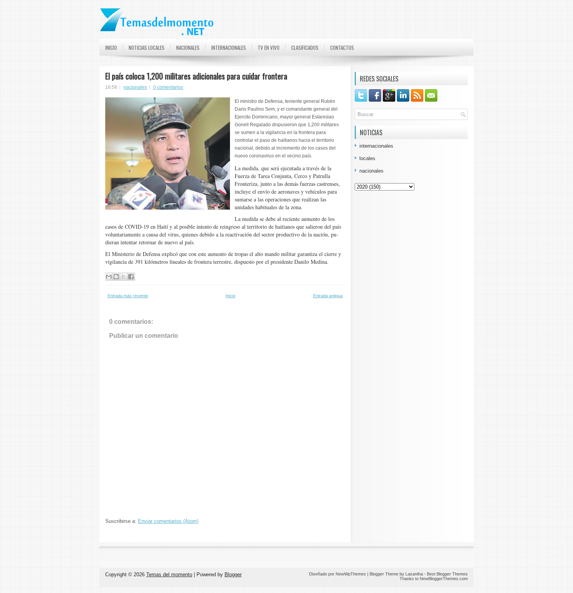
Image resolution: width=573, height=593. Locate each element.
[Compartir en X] (123, 277)
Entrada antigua (328, 295)
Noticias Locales (146, 47)
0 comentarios (168, 87)
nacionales (135, 87)
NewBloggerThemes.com (444, 578)
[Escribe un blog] (116, 277)
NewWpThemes (351, 574)
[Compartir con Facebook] (131, 277)
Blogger (233, 574)
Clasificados (304, 47)
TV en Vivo (268, 47)
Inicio (111, 47)
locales (367, 158)
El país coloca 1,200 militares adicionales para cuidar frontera (196, 76)
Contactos (342, 47)
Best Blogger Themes (447, 574)
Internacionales (228, 47)
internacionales (376, 146)
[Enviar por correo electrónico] (109, 277)
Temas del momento (169, 574)
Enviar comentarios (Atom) (168, 521)
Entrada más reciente (128, 295)
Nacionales (188, 47)
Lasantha (414, 574)
